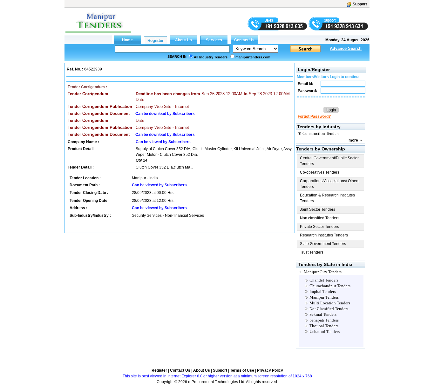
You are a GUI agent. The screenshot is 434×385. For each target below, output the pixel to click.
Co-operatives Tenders (319, 172)
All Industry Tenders (210, 57)
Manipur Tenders (324, 297)
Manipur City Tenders (323, 271)
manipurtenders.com (252, 57)
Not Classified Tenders (328, 308)
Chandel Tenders (323, 280)
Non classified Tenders (319, 218)
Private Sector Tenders (319, 226)
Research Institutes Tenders (324, 235)
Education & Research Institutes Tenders (327, 198)
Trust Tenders (311, 252)
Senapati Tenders (324, 320)
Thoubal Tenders (323, 325)
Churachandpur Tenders (329, 285)
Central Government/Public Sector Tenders (329, 161)
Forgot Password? (314, 116)
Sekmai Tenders (322, 314)
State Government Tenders (323, 244)
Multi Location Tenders (329, 303)
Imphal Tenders (322, 291)
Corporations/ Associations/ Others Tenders (329, 184)
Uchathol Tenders (324, 331)
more (353, 140)
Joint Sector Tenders (317, 209)
